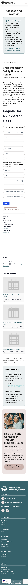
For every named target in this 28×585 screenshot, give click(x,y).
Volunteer (4, 554)
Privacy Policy (5, 569)
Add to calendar (12, 209)
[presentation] (13, 285)
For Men (3, 525)
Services (4, 520)
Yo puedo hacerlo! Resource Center (8, 360)
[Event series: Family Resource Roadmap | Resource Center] (4, 301)
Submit (6, 203)
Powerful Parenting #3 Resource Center (19, 359)
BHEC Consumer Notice (8, 574)
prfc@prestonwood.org (16, 385)
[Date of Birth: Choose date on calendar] (22, 148)
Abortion (4, 522)
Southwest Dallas (6, 542)
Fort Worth (4, 544)
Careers (3, 559)
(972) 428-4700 (10, 498)
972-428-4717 (15, 387)
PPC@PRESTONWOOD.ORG (13, 502)
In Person (5, 228)
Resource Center (7, 260)
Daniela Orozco (7, 232)
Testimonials (5, 529)
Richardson (4, 540)
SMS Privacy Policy (7, 572)
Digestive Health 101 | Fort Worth (12, 349)
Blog (2, 531)
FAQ (2, 527)
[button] (26, 2)
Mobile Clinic (5, 546)
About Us (4, 567)
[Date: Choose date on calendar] (22, 133)
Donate (3, 557)
